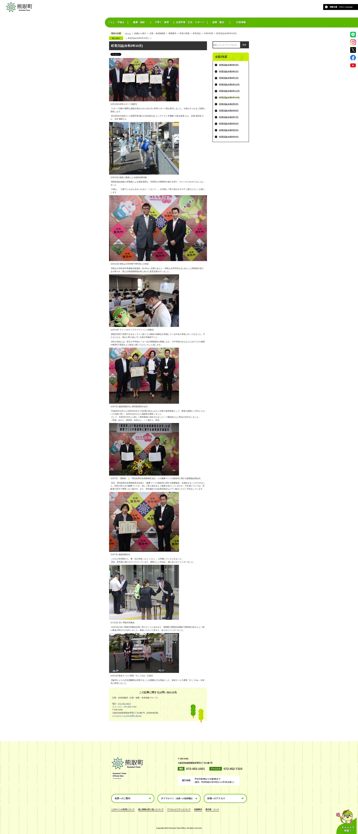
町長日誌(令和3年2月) (229, 71)
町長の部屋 (184, 33)
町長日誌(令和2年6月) (229, 123)
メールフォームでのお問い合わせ (127, 716)
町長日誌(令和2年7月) (229, 117)
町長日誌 (197, 33)
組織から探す (140, 33)
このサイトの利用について (123, 809)
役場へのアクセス (216, 798)
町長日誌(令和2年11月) (229, 91)
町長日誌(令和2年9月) (229, 104)
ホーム (128, 33)
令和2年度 (208, 33)
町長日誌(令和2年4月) (229, 137)
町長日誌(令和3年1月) (229, 78)
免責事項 (198, 809)
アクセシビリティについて (179, 809)
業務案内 (172, 33)
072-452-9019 (124, 704)
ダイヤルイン (177, 798)
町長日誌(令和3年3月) (229, 65)
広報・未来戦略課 (157, 33)
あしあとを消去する (150, 38)
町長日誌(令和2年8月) (229, 110)
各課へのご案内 (122, 798)
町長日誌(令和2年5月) (229, 130)
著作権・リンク (212, 809)
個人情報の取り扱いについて (151, 809)
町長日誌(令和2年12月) (229, 84)
